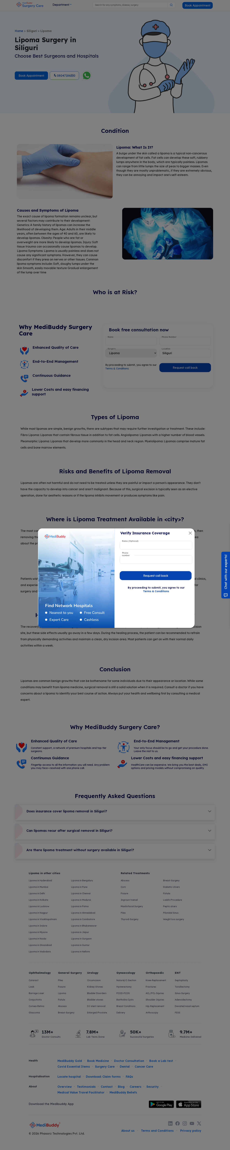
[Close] (190, 533)
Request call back (155, 575)
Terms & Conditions (156, 591)
